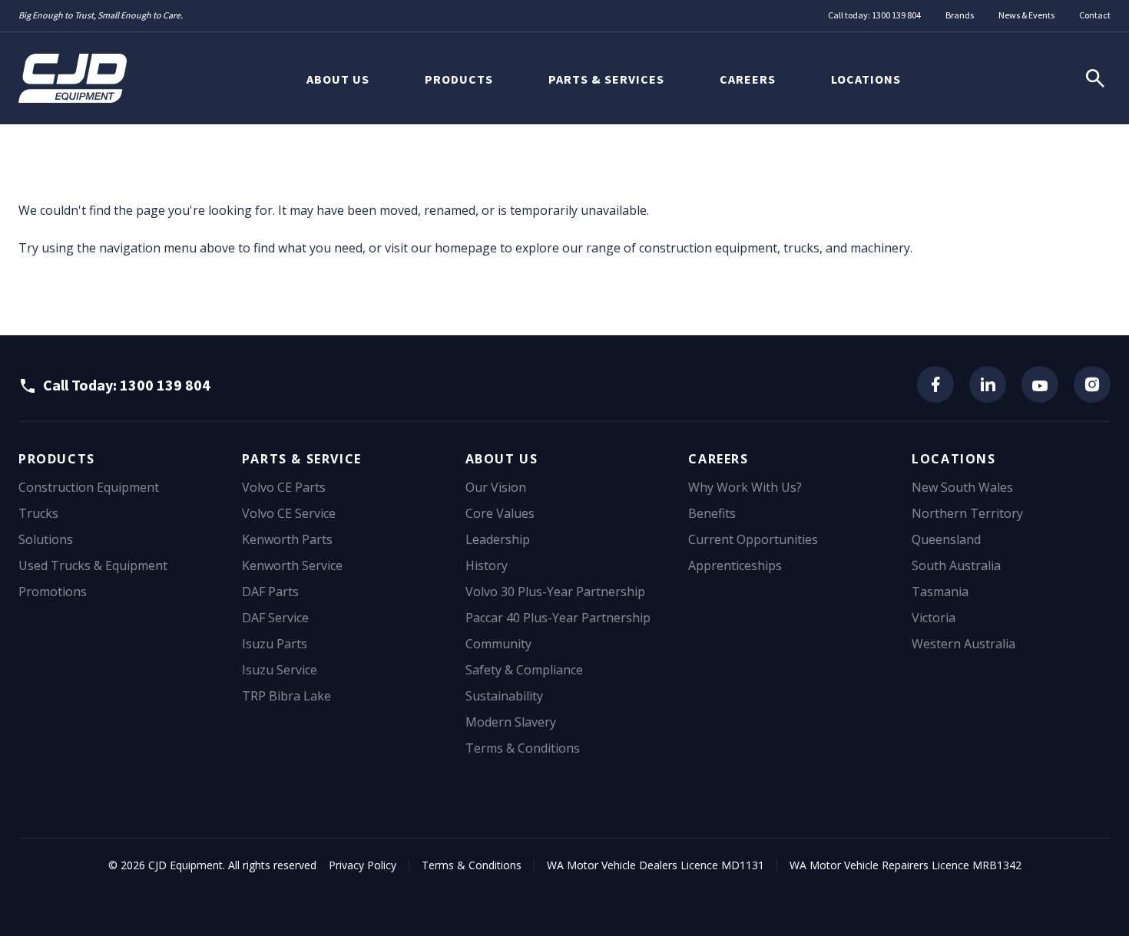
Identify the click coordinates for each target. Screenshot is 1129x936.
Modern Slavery (510, 722)
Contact (1095, 15)
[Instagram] (1092, 384)
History (486, 565)
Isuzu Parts (274, 643)
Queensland (946, 539)
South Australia (956, 565)
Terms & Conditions (522, 748)
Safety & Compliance (524, 669)
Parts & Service (302, 459)
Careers (748, 79)
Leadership (497, 539)
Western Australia (963, 643)
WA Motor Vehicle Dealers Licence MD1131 (655, 865)
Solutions (45, 539)
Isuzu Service (279, 669)
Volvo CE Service (289, 513)
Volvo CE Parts (284, 487)
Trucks (38, 513)
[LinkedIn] (987, 384)
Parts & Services (606, 79)
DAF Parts (270, 591)
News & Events (1026, 15)
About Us (337, 79)
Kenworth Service (292, 565)
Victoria (933, 617)
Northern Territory (967, 513)
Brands (959, 15)
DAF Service (275, 617)
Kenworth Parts (287, 539)
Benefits (712, 513)
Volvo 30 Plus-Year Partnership (555, 591)
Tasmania (940, 591)
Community (498, 643)
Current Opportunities (753, 539)
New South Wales (962, 487)
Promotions (52, 591)
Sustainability (504, 695)
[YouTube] (1039, 384)
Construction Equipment (88, 487)
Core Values (500, 513)
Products (459, 79)
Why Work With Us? (745, 487)
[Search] (1095, 78)
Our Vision (495, 487)
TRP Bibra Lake (286, 695)
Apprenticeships (735, 565)
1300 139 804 (896, 15)
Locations (866, 79)
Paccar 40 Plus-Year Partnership (558, 617)
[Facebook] (935, 384)
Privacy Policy (362, 865)
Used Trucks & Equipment (92, 565)
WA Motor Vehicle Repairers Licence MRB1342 (905, 865)
